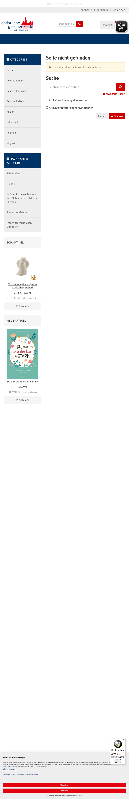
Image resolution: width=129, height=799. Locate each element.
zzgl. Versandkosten (30, 298)
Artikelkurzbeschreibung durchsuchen (71, 107)
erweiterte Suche (115, 93)
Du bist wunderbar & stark (22, 381)
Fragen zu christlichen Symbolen (19, 224)
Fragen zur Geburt (17, 212)
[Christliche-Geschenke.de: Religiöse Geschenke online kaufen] (17, 24)
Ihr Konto (102, 9)
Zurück (102, 116)
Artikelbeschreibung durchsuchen (68, 100)
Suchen (118, 116)
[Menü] (124, 740)
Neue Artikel (16, 320)
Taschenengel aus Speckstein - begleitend (22, 286)
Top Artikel (15, 242)
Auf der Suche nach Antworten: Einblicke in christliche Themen (22, 198)
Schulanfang (14, 173)
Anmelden (119, 9)
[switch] (118, 761)
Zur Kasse (86, 9)
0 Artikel (108, 24)
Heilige (11, 184)
